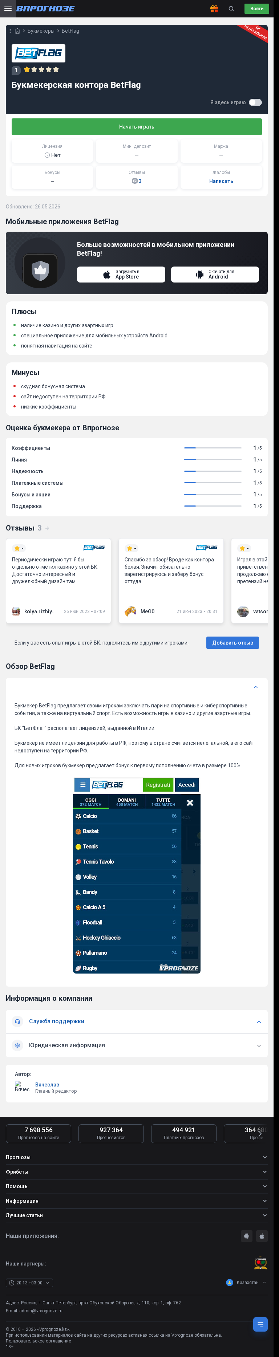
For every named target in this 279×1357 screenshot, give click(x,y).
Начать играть (136, 127)
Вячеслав (47, 1085)
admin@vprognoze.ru (40, 1310)
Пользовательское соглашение (38, 1341)
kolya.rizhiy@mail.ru (41, 611)
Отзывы (23, 528)
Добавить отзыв (232, 643)
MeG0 (147, 611)
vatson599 (265, 611)
